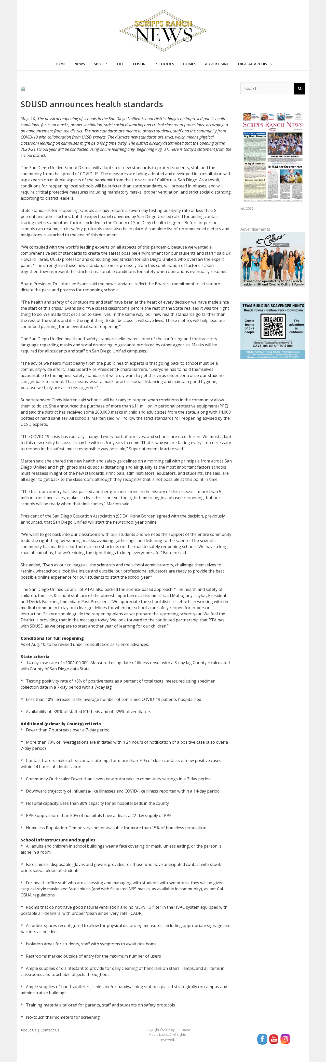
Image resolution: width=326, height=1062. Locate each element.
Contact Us (49, 1030)
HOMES (189, 63)
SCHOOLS (165, 63)
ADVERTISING (217, 63)
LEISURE (140, 63)
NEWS (79, 63)
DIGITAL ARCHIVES (255, 63)
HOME (60, 63)
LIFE (120, 63)
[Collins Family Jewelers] (273, 259)
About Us (28, 1030)
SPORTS (101, 63)
